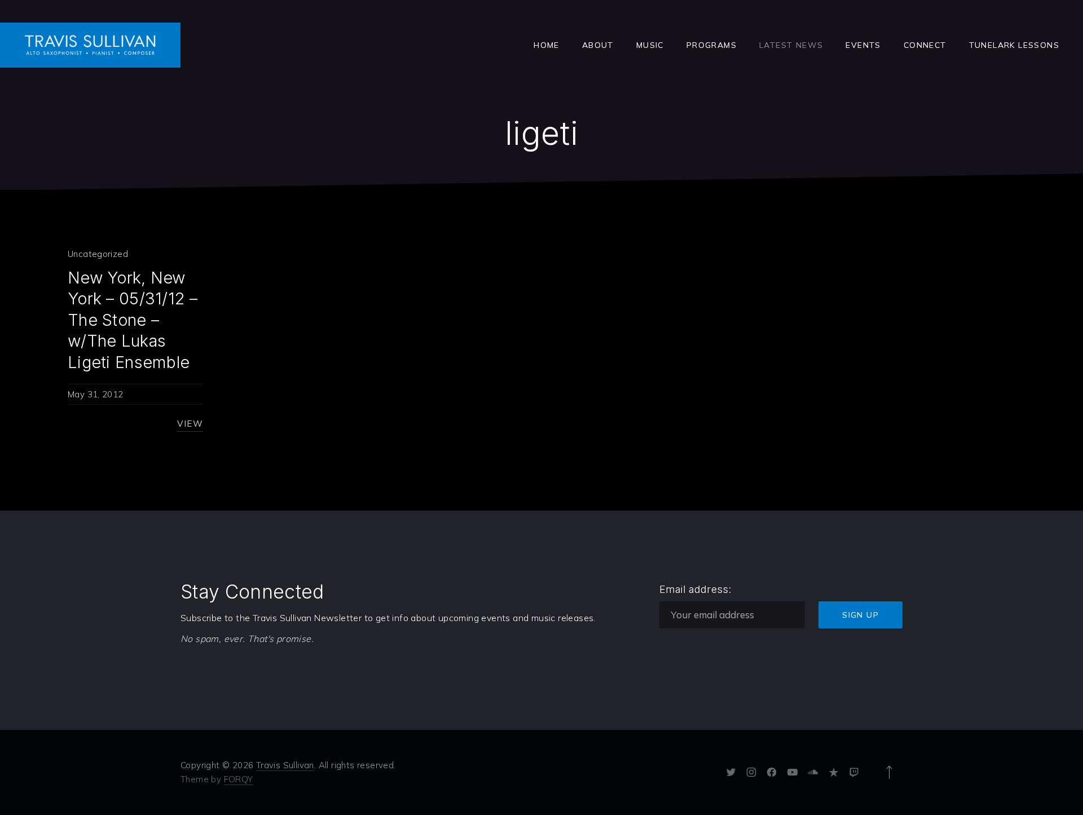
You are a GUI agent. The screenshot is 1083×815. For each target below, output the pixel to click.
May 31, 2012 (96, 394)
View (190, 423)
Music (650, 45)
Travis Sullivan (285, 765)
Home (547, 45)
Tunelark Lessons (1014, 45)
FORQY (238, 779)
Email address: (695, 589)
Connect (925, 45)
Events (863, 45)
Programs (711, 45)
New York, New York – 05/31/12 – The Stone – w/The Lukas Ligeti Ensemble (132, 320)
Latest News (791, 45)
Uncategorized (98, 254)
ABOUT (598, 45)
